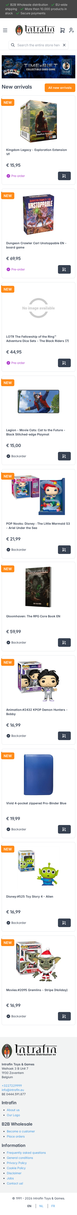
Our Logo (13, 1115)
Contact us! (15, 1183)
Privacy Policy (17, 1163)
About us (13, 1110)
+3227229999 (12, 1085)
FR (53, 1206)
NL (41, 1206)
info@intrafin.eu (13, 1090)
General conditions (20, 1158)
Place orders (16, 1136)
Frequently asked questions (26, 1152)
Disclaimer (14, 1173)
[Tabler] (35, 30)
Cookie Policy (16, 1168)
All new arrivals (60, 87)
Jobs (10, 1178)
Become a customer (21, 1131)
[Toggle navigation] (5, 30)
